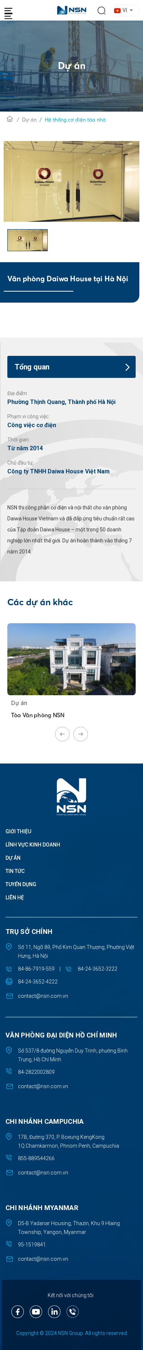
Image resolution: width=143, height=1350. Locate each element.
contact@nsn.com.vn (43, 996)
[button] (126, 10)
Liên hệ (15, 897)
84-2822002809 (36, 1072)
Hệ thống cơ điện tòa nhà (75, 119)
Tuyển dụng (21, 884)
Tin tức (15, 871)
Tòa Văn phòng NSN (38, 715)
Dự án (29, 119)
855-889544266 (36, 1158)
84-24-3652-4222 (38, 982)
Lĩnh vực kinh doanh (33, 845)
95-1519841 (32, 1245)
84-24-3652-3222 (97, 969)
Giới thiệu (18, 831)
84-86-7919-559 (36, 969)
